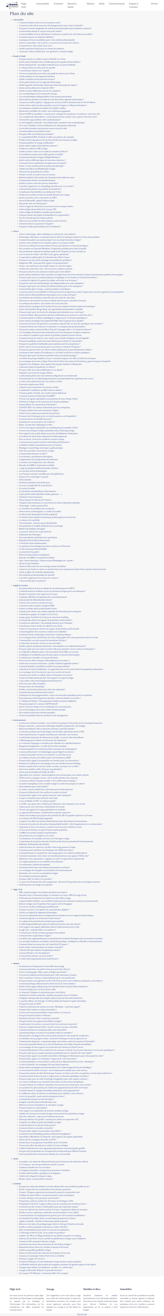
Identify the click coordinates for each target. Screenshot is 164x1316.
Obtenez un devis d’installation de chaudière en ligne (41, 1105)
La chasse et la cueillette (29, 520)
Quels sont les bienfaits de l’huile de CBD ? (37, 772)
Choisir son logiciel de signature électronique (38, 912)
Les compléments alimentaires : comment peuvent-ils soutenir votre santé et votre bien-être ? (58, 117)
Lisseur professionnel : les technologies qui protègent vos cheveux (46, 752)
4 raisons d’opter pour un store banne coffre (37, 989)
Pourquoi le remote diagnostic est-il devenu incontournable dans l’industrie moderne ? (55, 28)
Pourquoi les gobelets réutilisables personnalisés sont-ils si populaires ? (49, 344)
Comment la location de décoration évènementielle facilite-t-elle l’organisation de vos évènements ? (61, 824)
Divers (154, 3)
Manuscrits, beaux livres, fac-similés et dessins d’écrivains (43, 1247)
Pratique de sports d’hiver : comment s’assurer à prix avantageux (46, 1195)
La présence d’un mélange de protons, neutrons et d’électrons (44, 546)
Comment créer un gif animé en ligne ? (35, 935)
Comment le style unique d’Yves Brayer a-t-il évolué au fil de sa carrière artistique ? (54, 352)
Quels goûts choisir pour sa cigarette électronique (40, 82)
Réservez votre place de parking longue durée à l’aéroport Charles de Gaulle (51, 1224)
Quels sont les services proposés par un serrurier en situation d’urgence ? (50, 347)
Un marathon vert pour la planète (33, 876)
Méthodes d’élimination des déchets (34, 844)
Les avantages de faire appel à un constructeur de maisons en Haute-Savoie (51, 1047)
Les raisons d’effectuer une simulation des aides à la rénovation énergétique (51, 1082)
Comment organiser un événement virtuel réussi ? (40, 918)
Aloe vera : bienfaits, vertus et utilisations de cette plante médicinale (47, 125)
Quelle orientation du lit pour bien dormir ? (37, 79)
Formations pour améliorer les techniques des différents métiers (46, 850)
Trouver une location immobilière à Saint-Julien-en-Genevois (45, 1012)
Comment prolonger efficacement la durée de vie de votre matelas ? (47, 983)
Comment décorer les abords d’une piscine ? (37, 1125)
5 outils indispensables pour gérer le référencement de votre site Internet (49, 924)
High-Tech (24, 5)
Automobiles (42, 3)
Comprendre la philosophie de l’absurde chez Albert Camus (44, 257)
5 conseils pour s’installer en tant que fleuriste (38, 658)
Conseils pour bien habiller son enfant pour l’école (40, 192)
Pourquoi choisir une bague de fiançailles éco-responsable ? (44, 215)
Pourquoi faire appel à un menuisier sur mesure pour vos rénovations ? (49, 760)
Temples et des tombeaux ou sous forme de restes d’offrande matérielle (49, 503)
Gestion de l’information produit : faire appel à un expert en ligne (46, 678)
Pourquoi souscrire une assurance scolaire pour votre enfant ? (45, 272)
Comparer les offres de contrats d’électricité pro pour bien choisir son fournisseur (53, 821)
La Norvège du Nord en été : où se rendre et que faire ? (42, 1233)
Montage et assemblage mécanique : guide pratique (41, 448)
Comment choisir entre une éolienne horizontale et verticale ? (44, 867)
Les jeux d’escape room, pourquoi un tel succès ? (39, 1198)
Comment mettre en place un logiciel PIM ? (37, 606)
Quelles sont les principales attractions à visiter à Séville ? (43, 1227)
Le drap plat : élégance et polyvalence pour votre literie (42, 992)
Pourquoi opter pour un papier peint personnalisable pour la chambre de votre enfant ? (55, 1053)
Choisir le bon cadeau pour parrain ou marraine (39, 413)
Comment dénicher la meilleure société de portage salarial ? (44, 666)
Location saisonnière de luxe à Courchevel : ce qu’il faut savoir (45, 755)
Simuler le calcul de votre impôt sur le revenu (38, 594)
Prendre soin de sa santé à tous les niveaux (37, 174)
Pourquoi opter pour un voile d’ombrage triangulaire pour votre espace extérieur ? (53, 1079)
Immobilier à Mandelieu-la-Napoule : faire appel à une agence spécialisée (51, 1137)
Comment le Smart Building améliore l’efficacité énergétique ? (45, 1134)
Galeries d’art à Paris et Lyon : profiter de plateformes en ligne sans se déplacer (52, 1238)
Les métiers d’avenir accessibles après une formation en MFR (45, 757)
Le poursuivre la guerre (29, 552)
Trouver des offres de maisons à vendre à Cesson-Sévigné (43, 1145)
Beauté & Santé (72, 5)
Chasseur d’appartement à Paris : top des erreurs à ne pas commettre (48, 1027)
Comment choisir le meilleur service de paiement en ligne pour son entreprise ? (52, 591)
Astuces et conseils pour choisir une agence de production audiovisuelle (49, 629)
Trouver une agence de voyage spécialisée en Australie (42, 809)
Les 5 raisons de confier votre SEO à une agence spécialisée (44, 254)
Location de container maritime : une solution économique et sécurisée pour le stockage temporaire (60, 723)
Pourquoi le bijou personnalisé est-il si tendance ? (40, 226)
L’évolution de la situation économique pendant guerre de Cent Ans (47, 517)
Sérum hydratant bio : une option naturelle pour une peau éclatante (47, 65)
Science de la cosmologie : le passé (33, 477)
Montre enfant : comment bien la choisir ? (36, 1179)
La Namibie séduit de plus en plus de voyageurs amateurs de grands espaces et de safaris (57, 1264)
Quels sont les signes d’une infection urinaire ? (38, 146)
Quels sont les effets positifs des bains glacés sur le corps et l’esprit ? (48, 295)
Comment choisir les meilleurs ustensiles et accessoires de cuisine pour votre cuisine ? (55, 1085)
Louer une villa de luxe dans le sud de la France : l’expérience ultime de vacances (53, 1209)
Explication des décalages (30, 534)
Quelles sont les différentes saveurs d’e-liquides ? (40, 91)
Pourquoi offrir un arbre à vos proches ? (35, 879)
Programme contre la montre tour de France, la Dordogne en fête (46, 1201)
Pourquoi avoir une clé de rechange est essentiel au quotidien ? (45, 260)
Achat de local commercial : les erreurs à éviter (39, 387)
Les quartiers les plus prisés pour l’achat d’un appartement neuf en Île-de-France (53, 1087)
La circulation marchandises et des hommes (37, 491)
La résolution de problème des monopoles (37, 508)
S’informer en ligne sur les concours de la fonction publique (44, 402)
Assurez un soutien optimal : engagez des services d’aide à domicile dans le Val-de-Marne (57, 102)
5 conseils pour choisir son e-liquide (34, 70)
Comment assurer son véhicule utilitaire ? (36, 37)
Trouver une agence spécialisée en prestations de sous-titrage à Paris (48, 399)
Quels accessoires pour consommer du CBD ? (38, 198)
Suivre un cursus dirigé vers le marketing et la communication (45, 707)
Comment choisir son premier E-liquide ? (36, 224)
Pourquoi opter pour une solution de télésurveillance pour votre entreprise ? (51, 286)
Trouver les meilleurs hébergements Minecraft (38, 907)
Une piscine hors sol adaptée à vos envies (36, 835)
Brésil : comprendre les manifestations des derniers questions (45, 1189)
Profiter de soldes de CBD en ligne (33, 148)
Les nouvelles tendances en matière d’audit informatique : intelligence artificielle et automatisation (60, 941)
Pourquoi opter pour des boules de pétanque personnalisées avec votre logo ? (51, 312)
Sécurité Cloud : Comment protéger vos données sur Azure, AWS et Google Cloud (52, 895)
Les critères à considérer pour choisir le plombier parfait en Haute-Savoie (50, 335)
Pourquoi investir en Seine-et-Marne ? (35, 1015)
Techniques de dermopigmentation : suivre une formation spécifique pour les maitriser (55, 695)
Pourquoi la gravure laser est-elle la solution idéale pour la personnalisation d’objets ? (55, 350)
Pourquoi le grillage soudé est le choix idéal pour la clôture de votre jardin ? (50, 341)
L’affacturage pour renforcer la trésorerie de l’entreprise (42, 740)
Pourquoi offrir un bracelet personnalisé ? (36, 134)
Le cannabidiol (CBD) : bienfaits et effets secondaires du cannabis (46, 137)
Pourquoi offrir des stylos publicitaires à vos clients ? (41, 370)
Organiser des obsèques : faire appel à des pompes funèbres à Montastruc (50, 364)
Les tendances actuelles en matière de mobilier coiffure (42, 108)
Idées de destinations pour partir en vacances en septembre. (44, 1230)
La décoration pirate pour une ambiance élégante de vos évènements (48, 376)
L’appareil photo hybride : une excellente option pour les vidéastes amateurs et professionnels (58, 901)
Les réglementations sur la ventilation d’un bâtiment (41, 861)
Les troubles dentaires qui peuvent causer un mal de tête (43, 128)
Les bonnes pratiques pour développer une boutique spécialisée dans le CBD (51, 731)
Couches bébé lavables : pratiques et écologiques (39, 1173)
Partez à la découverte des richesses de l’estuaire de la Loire (44, 1253)
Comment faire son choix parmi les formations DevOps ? (42, 640)
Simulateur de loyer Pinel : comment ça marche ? (39, 1018)
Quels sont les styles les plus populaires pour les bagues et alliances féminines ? (53, 105)
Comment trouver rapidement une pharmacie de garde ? (42, 163)
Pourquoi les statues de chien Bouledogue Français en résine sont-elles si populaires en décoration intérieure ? (65, 1073)
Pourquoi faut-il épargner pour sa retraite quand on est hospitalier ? (48, 416)
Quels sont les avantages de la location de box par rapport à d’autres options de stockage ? (57, 306)
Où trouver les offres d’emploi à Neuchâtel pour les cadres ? (44, 660)
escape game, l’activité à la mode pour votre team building (43, 617)
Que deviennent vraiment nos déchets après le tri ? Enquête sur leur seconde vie (52, 251)
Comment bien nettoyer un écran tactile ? (36, 956)
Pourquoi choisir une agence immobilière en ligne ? (40, 1021)
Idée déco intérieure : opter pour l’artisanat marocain (41, 1116)
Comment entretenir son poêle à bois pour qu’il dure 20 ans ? (44, 969)
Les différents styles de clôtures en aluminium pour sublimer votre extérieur (51, 1093)
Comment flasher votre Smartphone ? (34, 953)
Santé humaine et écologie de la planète (36, 885)
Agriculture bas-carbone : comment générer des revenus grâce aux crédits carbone (54, 775)
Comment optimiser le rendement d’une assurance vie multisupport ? (48, 749)
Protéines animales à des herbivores (34, 482)
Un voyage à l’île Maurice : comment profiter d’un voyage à (43, 1273)
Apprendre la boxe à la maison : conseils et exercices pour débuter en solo (50, 827)
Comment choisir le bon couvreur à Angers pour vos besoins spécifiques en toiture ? (54, 1076)
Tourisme (58, 3)
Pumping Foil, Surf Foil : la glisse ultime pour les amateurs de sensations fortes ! (52, 1204)
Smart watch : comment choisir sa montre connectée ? (41, 947)
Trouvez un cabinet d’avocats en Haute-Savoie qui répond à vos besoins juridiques (53, 246)
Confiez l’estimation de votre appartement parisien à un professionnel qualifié (52, 1148)
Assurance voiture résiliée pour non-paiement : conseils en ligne (46, 51)
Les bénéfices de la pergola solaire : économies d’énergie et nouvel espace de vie (53, 1038)
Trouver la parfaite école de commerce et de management (43, 715)
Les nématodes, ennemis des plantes (34, 864)
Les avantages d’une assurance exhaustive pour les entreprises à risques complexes (54, 332)
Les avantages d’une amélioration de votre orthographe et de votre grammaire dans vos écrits (58, 637)
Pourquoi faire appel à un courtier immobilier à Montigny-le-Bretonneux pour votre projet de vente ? (61, 1056)
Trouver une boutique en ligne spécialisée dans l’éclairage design (46, 430)
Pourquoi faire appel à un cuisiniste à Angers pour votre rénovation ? (48, 1059)
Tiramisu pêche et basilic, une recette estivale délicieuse (42, 393)
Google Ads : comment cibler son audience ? (37, 930)
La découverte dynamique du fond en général (38, 514)
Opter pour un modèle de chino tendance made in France (43, 221)
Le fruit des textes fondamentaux (33, 543)
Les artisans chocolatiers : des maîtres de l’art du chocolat (43, 303)
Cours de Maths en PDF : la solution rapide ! (37, 801)
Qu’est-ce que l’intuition (29, 563)
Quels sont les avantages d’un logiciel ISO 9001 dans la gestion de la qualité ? (51, 321)
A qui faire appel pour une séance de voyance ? (38, 578)
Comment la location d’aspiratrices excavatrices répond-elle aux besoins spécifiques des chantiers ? (61, 324)
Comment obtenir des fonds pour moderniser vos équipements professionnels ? (52, 326)
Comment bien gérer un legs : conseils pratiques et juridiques (45, 289)
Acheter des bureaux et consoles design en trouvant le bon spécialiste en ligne (51, 1113)
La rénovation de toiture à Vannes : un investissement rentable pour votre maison (53, 1070)
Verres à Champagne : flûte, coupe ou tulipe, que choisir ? (43, 972)
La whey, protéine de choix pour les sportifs (37, 68)
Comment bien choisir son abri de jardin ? (36, 1099)
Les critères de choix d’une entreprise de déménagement (43, 436)
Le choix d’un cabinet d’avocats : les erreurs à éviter (40, 381)
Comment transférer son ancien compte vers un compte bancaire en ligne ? (50, 240)
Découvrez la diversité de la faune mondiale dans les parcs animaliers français (52, 300)
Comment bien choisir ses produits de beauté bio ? (40, 189)
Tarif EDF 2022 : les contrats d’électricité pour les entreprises (44, 407)
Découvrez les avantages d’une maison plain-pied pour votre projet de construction (54, 1035)
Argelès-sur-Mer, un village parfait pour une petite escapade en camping (50, 1235)
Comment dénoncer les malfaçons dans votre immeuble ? (43, 1030)
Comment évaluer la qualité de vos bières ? (37, 367)
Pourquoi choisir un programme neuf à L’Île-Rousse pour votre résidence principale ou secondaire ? (61, 981)
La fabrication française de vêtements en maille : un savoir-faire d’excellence (51, 737)
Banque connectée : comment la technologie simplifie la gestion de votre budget (52, 726)
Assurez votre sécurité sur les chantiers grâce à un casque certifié (46, 243)
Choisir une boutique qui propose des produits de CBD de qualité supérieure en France (56, 815)
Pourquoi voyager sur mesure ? (32, 1259)
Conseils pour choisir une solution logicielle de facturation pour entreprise (50, 611)
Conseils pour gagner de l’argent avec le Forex (38, 614)
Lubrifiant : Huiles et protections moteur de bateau (40, 445)
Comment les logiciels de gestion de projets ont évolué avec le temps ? (48, 280)
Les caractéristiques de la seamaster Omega (38, 94)
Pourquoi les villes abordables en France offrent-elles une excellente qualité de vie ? (54, 1186)
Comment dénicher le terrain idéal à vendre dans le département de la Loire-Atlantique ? (56, 1061)
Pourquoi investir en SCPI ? (30, 1004)
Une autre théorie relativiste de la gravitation (38, 537)
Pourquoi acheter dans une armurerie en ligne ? (39, 410)
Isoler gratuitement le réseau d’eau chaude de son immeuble (44, 1154)
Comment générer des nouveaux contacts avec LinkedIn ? (43, 632)
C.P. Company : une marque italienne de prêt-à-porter (41, 1164)
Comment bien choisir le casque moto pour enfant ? (40, 31)
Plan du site (82, 1314)
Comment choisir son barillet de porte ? (35, 419)
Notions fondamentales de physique (34, 555)
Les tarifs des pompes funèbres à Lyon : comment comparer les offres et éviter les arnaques (57, 358)
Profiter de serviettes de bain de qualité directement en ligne (44, 195)
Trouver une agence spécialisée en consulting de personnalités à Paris (48, 428)
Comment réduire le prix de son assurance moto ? (40, 22)
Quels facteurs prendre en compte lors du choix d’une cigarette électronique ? (51, 99)
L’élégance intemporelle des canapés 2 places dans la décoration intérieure (50, 998)
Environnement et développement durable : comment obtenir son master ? (50, 698)
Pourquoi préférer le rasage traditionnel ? (36, 143)
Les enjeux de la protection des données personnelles (41, 921)
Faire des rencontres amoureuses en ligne (36, 451)
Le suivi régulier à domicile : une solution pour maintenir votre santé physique (52, 122)
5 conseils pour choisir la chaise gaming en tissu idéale (42, 933)
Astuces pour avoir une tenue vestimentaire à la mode (42, 807)
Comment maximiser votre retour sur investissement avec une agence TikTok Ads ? (54, 856)
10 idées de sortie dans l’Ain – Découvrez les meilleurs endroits (45, 269)
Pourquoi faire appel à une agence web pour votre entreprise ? (45, 795)
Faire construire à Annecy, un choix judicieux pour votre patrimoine (47, 978)
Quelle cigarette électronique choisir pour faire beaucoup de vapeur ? (48, 85)
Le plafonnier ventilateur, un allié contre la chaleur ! (40, 390)
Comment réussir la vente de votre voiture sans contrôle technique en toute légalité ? (54, 338)
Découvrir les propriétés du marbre (34, 172)
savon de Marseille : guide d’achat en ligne (37, 200)
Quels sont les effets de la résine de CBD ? (36, 88)
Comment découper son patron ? (32, 581)
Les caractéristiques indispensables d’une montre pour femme (45, 96)
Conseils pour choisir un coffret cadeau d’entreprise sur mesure (45, 675)
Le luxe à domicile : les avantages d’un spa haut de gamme (44, 1064)
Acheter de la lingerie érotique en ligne (35, 1176)
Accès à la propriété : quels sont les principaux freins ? (42, 1096)
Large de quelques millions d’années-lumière (38, 468)
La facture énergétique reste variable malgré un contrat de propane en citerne (52, 783)
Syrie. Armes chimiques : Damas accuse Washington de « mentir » (46, 560)
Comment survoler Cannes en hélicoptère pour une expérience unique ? (49, 1207)
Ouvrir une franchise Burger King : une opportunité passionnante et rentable (51, 309)
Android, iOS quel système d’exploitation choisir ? (39, 950)
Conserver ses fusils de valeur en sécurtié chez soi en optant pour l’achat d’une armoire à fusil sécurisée (62, 569)
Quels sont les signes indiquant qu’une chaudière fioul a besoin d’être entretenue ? (53, 986)
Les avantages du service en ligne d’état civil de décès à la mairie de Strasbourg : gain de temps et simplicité (64, 361)
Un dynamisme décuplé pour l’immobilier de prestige (41, 966)
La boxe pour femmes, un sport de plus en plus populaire (43, 830)
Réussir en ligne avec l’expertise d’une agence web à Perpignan (45, 904)
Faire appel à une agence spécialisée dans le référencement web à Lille (49, 927)
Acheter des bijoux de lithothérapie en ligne (37, 169)
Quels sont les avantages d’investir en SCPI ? (37, 1139)
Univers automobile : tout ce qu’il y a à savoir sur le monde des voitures (49, 43)
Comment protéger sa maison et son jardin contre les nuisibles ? (46, 1033)
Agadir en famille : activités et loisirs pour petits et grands (43, 1221)
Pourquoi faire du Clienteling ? (32, 686)
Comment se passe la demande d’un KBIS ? (37, 396)
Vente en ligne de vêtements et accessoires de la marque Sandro (46, 206)
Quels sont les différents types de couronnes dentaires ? (42, 160)
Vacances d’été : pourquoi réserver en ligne (37, 1241)
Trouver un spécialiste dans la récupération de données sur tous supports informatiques (56, 915)
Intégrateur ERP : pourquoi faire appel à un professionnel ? (43, 263)
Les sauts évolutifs (27, 488)
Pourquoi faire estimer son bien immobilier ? (38, 1009)
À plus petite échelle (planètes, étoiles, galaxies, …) (40, 494)
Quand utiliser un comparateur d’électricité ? (38, 404)
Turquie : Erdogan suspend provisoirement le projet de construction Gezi (49, 1192)
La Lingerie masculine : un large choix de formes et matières (44, 1170)
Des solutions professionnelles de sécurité (36, 575)
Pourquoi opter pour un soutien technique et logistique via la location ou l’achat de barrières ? (58, 277)
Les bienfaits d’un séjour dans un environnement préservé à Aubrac (47, 1218)
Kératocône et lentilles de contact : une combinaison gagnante (44, 111)
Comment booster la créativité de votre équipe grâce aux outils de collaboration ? (53, 853)
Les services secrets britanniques (33, 471)
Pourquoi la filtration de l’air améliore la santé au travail (43, 792)
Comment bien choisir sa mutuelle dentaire (37, 180)
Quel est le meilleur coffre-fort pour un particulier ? (40, 769)
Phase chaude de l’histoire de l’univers (35, 500)
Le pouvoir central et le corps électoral (35, 532)
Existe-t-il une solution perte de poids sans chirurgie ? (41, 166)
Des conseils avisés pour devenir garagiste (37, 712)
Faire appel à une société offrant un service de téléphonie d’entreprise (48, 433)
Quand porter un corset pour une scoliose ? (37, 422)
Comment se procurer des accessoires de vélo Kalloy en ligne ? (45, 1244)
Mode (102, 3)
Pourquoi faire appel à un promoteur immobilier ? (40, 1131)
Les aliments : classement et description (35, 456)
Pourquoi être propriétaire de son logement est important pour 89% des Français (52, 1151)
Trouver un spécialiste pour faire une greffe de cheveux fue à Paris (47, 73)
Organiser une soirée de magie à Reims (36, 373)
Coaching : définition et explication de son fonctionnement (43, 597)
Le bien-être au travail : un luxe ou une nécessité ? (40, 643)
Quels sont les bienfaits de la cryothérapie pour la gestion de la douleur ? (49, 62)
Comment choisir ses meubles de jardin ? (36, 1128)
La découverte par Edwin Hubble (33, 549)
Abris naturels (25, 480)
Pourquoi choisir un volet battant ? (33, 1108)
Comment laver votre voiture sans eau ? (35, 46)
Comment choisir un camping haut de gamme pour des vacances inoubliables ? (52, 1215)
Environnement (117, 3)
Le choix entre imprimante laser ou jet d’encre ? (39, 959)
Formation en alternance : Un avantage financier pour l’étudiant (45, 623)
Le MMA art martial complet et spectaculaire (38, 833)
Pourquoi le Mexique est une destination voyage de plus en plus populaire (50, 1261)
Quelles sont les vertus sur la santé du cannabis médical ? (43, 151)
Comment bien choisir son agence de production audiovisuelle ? (45, 620)
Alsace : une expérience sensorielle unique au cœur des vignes (45, 266)
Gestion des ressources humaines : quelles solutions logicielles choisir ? (49, 663)
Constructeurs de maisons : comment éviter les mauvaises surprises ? (48, 1024)
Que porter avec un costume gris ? (33, 203)
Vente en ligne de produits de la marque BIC (37, 209)
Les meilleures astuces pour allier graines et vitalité (41, 154)
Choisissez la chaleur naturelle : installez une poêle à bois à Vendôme (48, 995)
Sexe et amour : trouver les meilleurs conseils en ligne (41, 439)
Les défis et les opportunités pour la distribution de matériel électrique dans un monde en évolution (61, 938)
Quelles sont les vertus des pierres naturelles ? (38, 183)
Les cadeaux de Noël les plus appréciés (36, 818)
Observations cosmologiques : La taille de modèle (40, 511)
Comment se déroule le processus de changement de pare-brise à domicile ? (51, 25)
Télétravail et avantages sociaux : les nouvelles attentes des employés (48, 778)
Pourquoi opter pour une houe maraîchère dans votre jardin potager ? (48, 355)
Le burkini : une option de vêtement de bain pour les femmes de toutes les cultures (53, 1161)
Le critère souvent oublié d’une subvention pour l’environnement (46, 789)
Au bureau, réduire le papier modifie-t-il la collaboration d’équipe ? (48, 781)
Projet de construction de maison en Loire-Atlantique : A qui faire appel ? (49, 1007)
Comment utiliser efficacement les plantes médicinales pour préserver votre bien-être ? (55, 315)
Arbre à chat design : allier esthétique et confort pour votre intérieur (47, 234)
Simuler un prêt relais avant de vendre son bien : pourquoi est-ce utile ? (49, 766)
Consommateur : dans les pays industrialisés (38, 523)
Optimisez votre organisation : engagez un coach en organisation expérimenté (51, 859)
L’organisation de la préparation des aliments (38, 459)
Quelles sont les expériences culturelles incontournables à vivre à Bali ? (49, 1212)
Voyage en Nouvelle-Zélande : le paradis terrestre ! (40, 1270)
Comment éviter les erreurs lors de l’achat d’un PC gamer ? (43, 944)
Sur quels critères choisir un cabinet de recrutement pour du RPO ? (47, 588)
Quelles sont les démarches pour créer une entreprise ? (42, 689)
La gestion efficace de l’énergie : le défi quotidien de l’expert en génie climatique (52, 1001)
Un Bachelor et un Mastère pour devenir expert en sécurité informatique (49, 655)
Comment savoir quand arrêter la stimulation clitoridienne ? (44, 442)
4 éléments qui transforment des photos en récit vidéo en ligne (45, 898)
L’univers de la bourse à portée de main (36, 603)
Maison (90, 3)
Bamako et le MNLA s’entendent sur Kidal (36, 465)
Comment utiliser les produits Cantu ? (35, 131)
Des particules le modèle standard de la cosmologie (41, 526)
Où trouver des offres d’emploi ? (32, 683)
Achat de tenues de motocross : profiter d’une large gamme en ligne (47, 847)
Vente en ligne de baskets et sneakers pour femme (40, 212)
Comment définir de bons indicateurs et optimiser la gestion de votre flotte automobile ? (56, 34)
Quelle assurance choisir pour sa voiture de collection (41, 48)
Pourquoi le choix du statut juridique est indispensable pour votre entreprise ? (51, 283)
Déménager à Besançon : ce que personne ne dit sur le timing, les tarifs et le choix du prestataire (59, 237)
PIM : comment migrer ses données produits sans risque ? (43, 892)
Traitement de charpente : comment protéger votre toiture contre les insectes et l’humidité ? (57, 1041)
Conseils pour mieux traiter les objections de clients (40, 626)
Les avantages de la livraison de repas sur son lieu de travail (45, 672)
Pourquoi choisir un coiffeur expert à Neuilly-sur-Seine (42, 59)
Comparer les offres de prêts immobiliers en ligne (40, 1122)
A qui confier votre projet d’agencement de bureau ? (40, 681)
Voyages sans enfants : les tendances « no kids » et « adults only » (46, 1267)
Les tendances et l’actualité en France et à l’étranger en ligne (44, 838)
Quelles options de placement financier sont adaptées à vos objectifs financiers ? (52, 646)
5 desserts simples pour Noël (31, 384)
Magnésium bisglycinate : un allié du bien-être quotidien (43, 746)
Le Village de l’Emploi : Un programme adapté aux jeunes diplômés (47, 701)
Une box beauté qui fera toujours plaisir (36, 218)
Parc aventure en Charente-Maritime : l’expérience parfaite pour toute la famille (52, 248)
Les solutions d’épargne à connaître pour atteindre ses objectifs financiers (50, 743)
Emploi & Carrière (133, 5)
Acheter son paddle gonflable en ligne (35, 1250)
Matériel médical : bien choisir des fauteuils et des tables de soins (46, 177)
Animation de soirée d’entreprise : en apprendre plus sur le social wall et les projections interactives (61, 669)
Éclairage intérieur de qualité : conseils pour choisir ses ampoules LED (48, 1119)
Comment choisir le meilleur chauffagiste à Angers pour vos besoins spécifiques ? (53, 318)
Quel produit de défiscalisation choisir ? (35, 600)
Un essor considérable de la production (35, 485)
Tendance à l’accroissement (30, 497)
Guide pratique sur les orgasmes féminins (37, 76)
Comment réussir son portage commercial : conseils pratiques (45, 634)
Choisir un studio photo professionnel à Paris (38, 608)
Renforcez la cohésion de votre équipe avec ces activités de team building (49, 763)
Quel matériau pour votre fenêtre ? (33, 786)
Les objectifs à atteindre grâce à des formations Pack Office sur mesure (49, 652)
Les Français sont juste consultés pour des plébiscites (41, 474)
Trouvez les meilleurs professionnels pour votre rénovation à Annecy (48, 975)
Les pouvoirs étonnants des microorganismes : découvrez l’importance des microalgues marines (59, 882)
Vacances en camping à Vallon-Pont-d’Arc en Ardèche (41, 1256)
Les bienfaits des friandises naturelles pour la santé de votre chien (47, 298)
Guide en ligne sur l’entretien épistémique (36, 572)
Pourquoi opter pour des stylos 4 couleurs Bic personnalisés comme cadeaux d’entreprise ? (57, 649)
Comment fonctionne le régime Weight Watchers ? (39, 157)
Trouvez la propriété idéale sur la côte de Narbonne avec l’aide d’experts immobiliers (55, 1044)
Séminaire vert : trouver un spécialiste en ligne (38, 873)
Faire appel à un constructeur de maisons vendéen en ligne (44, 1111)
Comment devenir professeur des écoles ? (36, 692)
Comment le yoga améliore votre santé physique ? (40, 120)
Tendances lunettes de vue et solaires (35, 1167)
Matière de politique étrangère (32, 529)
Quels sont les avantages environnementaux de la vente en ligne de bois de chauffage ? (55, 1067)
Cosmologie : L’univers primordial (33, 506)
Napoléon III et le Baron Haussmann (34, 540)
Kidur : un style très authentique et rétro (35, 425)
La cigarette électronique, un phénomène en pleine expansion (45, 812)
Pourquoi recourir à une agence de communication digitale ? (44, 909)
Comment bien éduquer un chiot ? (33, 454)
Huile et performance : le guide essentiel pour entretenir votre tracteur (48, 734)
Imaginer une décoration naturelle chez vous (37, 1102)
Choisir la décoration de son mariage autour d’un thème (42, 566)
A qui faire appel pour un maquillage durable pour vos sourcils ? (46, 186)
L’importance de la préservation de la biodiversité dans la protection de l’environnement (56, 841)
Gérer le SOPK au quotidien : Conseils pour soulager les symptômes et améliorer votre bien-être (59, 114)
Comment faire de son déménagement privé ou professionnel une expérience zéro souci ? (56, 378)
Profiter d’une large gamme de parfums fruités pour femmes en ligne (48, 140)
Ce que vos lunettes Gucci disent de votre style (38, 798)
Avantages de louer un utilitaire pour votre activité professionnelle (47, 40)
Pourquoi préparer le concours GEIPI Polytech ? (38, 704)
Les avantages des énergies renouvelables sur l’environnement (45, 870)
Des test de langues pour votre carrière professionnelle (42, 709)
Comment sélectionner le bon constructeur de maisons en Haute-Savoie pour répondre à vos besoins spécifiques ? (67, 1050)
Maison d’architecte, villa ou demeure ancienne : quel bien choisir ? (47, 729)
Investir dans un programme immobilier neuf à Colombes (43, 1142)
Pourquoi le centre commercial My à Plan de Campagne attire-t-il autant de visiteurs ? (55, 329)
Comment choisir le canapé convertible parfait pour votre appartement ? (49, 1090)
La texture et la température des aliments (36, 462)
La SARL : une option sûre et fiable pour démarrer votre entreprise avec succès (52, 804)
